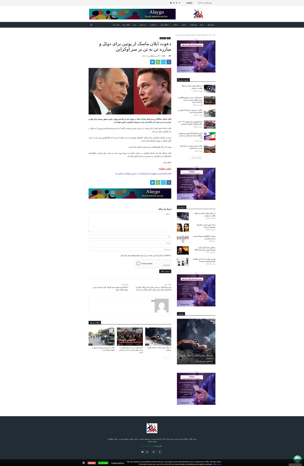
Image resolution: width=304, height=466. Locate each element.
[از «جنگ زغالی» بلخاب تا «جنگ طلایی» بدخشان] (158, 337)
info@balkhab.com (148, 446)
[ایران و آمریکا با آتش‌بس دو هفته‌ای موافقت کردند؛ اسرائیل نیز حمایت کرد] (209, 136)
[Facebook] (179, 3)
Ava (152, 56)
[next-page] (165, 357)
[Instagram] (176, 3)
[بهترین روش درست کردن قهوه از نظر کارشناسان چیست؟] (183, 262)
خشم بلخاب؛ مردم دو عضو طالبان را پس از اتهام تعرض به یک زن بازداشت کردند (131, 350)
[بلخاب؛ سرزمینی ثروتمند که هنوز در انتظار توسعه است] (102, 337)
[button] (91, 25)
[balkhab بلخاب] (198, 14)
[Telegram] (152, 62)
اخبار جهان (163, 38)
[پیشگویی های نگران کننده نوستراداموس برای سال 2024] (183, 250)
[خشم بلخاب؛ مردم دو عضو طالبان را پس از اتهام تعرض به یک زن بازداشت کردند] (130, 337)
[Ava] (159, 56)
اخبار (210, 35)
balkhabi (210, 361)
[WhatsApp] (158, 62)
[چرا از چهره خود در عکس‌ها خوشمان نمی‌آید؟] (183, 228)
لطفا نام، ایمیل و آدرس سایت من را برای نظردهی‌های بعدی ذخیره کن (145, 255)
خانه (214, 35)
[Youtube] (170, 3)
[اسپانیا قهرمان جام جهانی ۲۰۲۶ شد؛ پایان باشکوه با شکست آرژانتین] (209, 125)
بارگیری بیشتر (197, 158)
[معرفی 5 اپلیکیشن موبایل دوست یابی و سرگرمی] (183, 239)
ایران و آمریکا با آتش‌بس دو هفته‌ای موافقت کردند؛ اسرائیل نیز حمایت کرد (190, 135)
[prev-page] (168, 357)
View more (217, 464)
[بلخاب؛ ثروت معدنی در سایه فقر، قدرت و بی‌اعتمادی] (209, 149)
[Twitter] (173, 3)
